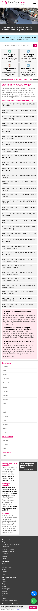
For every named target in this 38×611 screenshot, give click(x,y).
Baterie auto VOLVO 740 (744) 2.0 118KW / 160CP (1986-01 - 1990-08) (19, 157)
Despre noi (5, 546)
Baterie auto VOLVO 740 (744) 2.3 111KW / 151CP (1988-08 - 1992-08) (19, 234)
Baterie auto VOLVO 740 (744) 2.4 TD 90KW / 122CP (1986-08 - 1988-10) (17, 305)
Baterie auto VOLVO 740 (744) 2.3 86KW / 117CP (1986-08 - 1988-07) (19, 202)
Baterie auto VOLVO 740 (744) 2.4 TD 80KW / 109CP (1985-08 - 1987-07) (17, 292)
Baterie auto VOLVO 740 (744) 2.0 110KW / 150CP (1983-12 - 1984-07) (19, 144)
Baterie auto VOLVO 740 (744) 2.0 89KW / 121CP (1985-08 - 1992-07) (18, 131)
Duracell (6, 383)
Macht (5, 404)
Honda (4, 598)
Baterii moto (6, 452)
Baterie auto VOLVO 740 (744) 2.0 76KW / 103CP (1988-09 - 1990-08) (18, 105)
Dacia (4, 581)
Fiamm (5, 391)
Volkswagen (6, 589)
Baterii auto (6, 363)
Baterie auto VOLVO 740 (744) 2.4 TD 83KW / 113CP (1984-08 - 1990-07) (17, 299)
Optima (5, 416)
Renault (4, 591)
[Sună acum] (34, 593)
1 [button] (8, 34)
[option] (19, 20)
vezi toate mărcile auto (9, 600)
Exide (5, 387)
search (35, 45)
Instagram (5, 556)
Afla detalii (17, 609)
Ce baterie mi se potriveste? (11, 544)
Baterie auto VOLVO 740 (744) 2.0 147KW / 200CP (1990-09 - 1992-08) (19, 169)
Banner (5, 366)
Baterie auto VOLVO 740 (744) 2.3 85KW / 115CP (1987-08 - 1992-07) (19, 195)
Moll (4, 412)
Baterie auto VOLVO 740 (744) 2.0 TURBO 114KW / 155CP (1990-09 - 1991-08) (17, 150)
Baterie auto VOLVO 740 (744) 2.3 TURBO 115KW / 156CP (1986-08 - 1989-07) (17, 247)
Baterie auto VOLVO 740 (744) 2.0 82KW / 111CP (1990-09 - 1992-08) (19, 111)
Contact (4, 558)
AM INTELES (33, 607)
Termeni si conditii (8, 551)
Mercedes (6, 408)
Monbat (5, 399)
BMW (5, 370)
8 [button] (27, 34)
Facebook (5, 554)
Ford (3, 584)
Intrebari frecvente (8, 549)
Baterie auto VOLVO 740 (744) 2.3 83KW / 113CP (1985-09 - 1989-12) (19, 176)
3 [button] (14, 34)
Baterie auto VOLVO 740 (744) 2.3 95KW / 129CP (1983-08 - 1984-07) (18, 208)
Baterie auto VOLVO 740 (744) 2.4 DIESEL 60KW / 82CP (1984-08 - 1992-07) (18, 286)
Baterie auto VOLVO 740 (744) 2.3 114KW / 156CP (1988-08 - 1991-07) (19, 241)
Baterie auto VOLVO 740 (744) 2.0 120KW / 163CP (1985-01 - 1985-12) (19, 163)
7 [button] (24, 34)
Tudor (5, 429)
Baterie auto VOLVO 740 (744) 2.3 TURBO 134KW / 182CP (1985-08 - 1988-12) (17, 273)
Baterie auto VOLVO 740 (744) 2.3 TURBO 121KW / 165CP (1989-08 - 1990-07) (17, 260)
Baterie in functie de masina (15, 79)
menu (34, 3)
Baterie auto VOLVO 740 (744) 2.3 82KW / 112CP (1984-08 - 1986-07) (19, 182)
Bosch (5, 374)
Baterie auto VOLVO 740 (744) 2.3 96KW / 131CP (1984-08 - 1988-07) (18, 215)
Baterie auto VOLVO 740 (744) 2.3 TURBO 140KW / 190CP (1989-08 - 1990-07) (17, 279)
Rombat (5, 424)
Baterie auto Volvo (28, 79)
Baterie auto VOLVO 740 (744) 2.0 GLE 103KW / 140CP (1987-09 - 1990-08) (18, 137)
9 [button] (29, 34)
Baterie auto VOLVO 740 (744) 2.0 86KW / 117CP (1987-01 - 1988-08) (19, 124)
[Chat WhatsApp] (34, 601)
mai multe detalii (28, 469)
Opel (3, 596)
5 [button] (19, 34)
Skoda (4, 586)
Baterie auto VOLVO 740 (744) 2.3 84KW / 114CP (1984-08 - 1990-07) (19, 189)
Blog (3, 542)
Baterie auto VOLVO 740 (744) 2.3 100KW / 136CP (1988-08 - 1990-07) (19, 221)
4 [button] (16, 34)
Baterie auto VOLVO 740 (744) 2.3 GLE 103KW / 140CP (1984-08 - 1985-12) (18, 228)
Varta (4, 433)
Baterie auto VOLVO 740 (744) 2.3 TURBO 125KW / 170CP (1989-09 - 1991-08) (17, 267)
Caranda (6, 379)
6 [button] (22, 34)
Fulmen (5, 395)
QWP (4, 420)
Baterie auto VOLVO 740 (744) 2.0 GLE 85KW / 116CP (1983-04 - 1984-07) (18, 118)
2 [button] (11, 34)
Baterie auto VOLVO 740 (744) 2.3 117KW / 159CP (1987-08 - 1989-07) (19, 254)
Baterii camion (7, 437)
